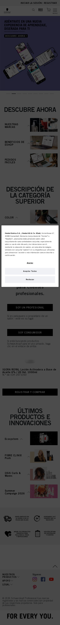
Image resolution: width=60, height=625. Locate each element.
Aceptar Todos (30, 271)
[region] (29, 256)
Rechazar (30, 279)
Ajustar (30, 263)
